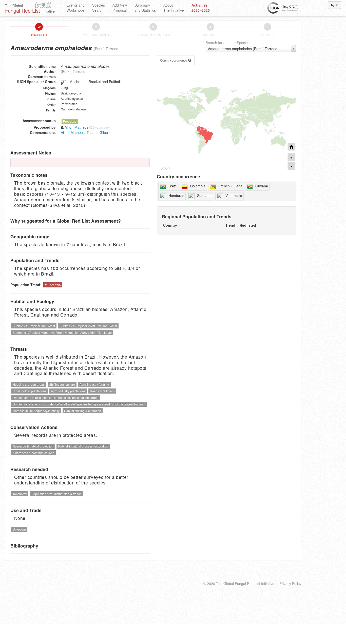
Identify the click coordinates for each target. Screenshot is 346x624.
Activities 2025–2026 (200, 8)
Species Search (98, 8)
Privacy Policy (290, 583)
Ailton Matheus (73, 132)
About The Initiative (173, 8)
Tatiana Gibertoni (100, 132)
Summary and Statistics (145, 8)
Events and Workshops (76, 8)
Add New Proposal (119, 8)
